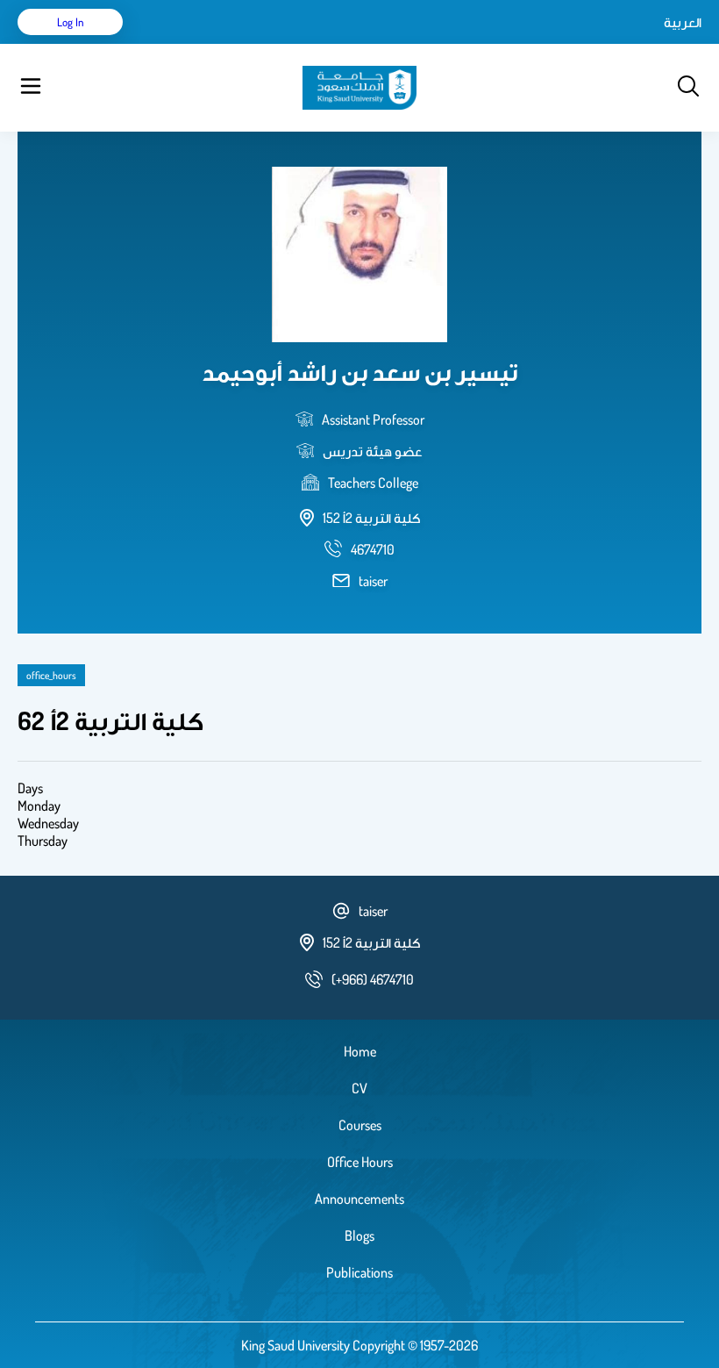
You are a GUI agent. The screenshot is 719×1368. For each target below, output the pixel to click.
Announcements (359, 1198)
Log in (70, 22)
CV (359, 1088)
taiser (373, 581)
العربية (682, 22)
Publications (359, 1272)
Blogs (359, 1235)
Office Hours (360, 1162)
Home (360, 1051)
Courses (359, 1125)
